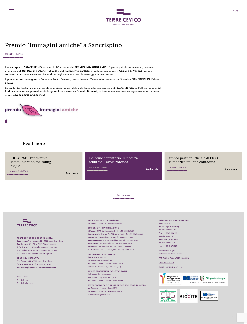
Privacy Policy (22, 277)
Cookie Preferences (25, 283)
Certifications (166, 263)
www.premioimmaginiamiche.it (27, 95)
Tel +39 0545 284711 (25, 264)
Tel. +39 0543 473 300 (168, 243)
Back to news (123, 195)
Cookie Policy (22, 280)
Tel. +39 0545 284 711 (167, 230)
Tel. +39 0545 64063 (134, 234)
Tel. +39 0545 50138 (125, 237)
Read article (72, 173)
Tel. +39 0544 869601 (125, 231)
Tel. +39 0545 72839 (124, 244)
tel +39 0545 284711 (96, 224)
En (236, 11)
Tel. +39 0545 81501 (130, 241)
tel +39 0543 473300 (96, 264)
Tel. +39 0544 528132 (126, 250)
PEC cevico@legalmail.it (27, 268)
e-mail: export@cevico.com (99, 295)
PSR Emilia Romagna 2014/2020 (174, 258)
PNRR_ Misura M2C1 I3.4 (170, 267)
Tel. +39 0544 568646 (122, 247)
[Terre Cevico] (123, 17)
